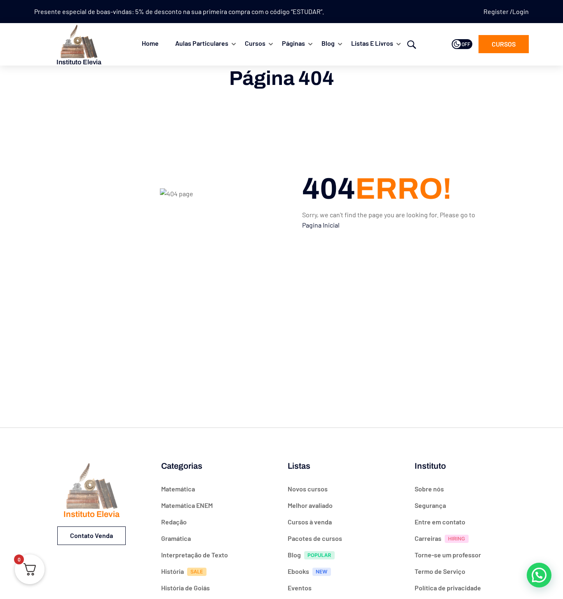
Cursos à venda (310, 522)
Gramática (176, 538)
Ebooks (298, 571)
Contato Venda (91, 535)
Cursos (255, 43)
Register (496, 11)
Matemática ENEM (187, 505)
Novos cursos (308, 489)
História (172, 571)
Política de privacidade (448, 588)
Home (150, 43)
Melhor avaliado (310, 505)
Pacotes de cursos (315, 538)
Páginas (293, 43)
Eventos (300, 588)
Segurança (430, 505)
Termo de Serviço (440, 571)
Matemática (178, 489)
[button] (539, 575)
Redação (174, 522)
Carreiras (428, 538)
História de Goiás (185, 588)
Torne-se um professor (448, 555)
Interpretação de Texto (194, 555)
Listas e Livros (372, 43)
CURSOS (504, 44)
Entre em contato (440, 522)
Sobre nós (429, 489)
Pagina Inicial (321, 225)
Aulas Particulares (201, 43)
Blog (328, 43)
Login (520, 11)
